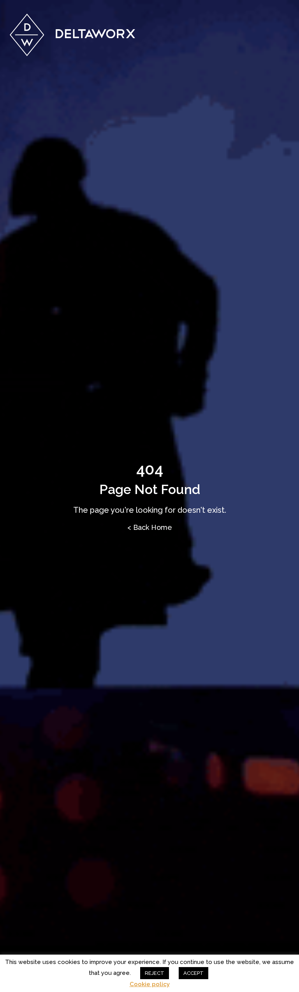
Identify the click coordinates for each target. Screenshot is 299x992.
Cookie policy (150, 984)
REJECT (154, 973)
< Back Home (149, 527)
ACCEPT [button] (193, 973)
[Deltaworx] (72, 35)
